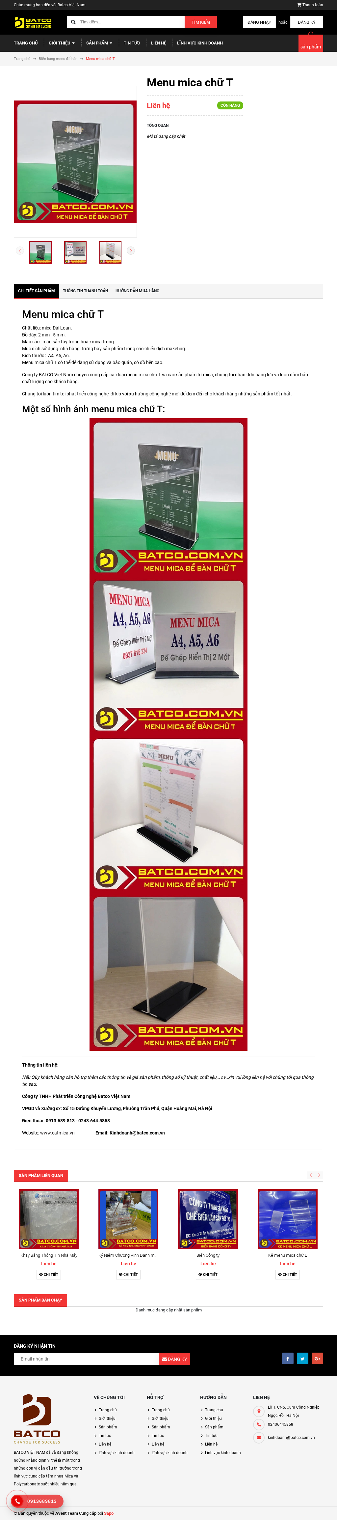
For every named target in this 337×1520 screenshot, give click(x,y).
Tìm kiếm (201, 22)
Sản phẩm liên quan (41, 1175)
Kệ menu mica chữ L (287, 1255)
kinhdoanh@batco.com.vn (291, 1437)
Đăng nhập (259, 22)
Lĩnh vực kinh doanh (200, 43)
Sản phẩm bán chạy (40, 1300)
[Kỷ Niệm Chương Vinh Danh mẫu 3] (128, 1219)
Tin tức (132, 43)
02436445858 (280, 1424)
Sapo (109, 1513)
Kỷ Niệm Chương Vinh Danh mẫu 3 (130, 1255)
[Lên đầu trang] (328, 1508)
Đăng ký (307, 22)
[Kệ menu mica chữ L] (288, 1219)
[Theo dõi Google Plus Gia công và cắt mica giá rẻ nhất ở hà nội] (317, 1358)
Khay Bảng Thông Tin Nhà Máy (48, 1255)
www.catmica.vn (57, 1132)
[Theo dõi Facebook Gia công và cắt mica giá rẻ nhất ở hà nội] (288, 1358)
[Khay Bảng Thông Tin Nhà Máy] (49, 1219)
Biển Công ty (208, 1255)
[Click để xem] (75, 161)
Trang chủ (26, 43)
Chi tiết (50, 1275)
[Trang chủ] (33, 21)
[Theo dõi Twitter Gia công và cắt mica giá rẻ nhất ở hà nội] (302, 1358)
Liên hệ (158, 43)
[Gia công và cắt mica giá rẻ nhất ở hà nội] (37, 1418)
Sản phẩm (97, 43)
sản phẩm (310, 46)
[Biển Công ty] (208, 1219)
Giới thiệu (60, 43)
